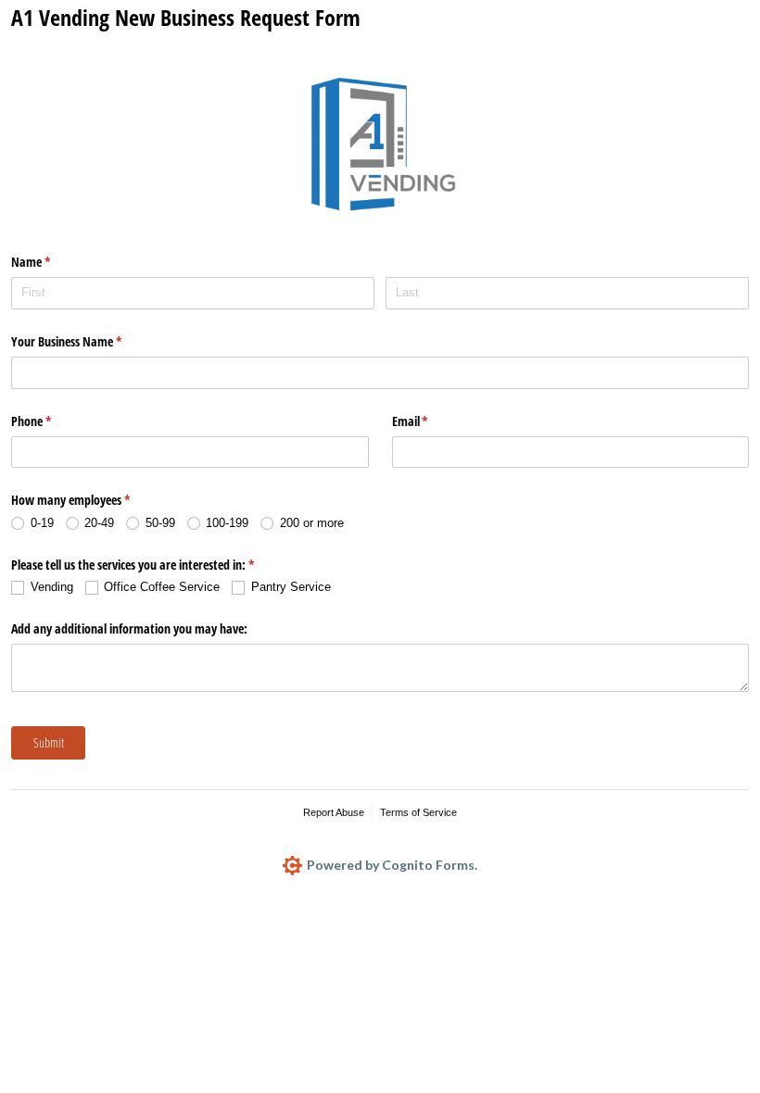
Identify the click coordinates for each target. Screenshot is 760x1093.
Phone (53, 421)
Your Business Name (88, 341)
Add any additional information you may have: (129, 628)
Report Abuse (333, 812)
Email (432, 421)
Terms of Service (418, 812)
